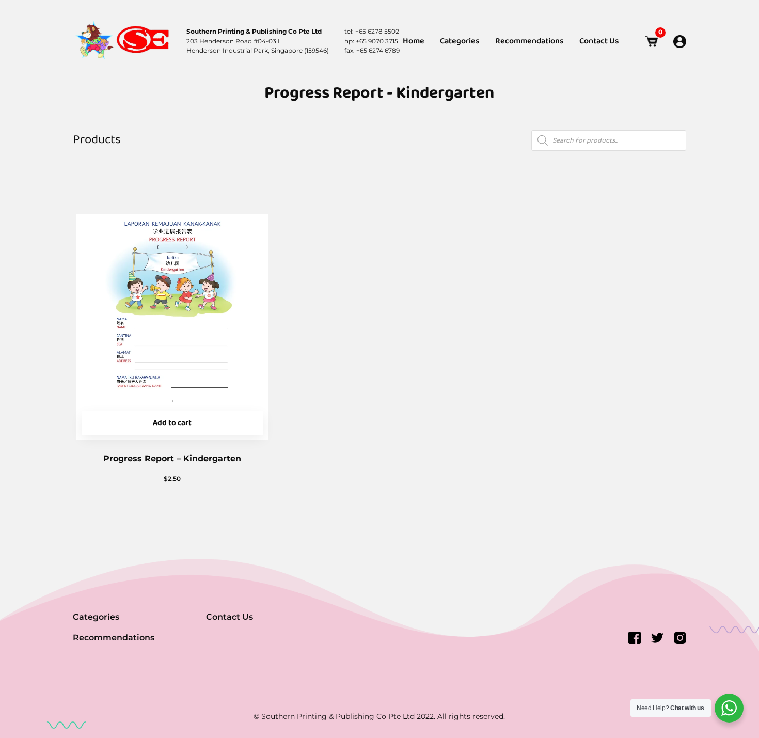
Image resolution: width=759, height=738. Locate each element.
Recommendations (529, 41)
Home (413, 41)
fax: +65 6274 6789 (372, 50)
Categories (460, 41)
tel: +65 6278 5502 (371, 31)
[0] (651, 41)
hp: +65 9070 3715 (371, 41)
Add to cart (172, 423)
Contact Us (599, 41)
